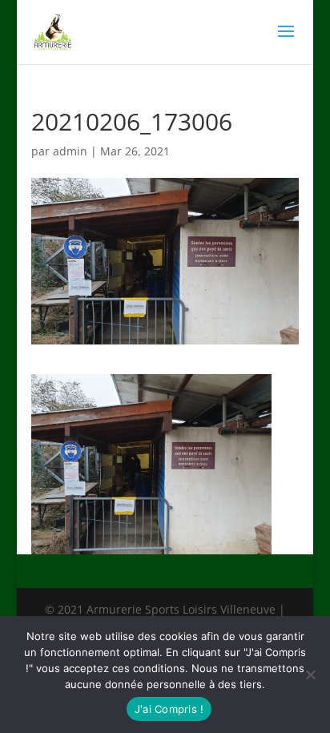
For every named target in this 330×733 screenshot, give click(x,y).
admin (70, 151)
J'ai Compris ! (169, 709)
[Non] (310, 675)
